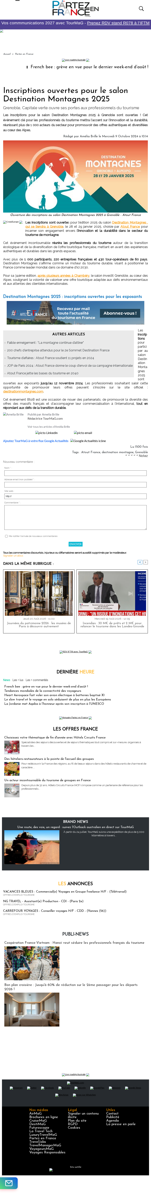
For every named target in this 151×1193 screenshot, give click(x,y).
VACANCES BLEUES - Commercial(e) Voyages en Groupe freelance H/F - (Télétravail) (65, 891)
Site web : (9, 491)
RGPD (73, 1124)
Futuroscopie (39, 1128)
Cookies (74, 1128)
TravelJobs (37, 1142)
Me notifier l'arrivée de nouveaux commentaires (33, 536)
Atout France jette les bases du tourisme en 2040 (42, 373)
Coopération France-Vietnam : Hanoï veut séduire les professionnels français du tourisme (74, 943)
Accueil (6, 54)
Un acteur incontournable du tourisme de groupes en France (47, 780)
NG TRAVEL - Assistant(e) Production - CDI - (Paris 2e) (43, 901)
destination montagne (118, 452)
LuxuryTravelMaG (43, 1135)
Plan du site (77, 1121)
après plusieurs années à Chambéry (63, 275)
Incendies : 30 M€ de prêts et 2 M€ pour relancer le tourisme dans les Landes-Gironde (112, 625)
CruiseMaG (38, 1121)
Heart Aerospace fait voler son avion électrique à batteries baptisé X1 (54, 695)
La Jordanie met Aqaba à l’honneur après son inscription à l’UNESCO (54, 704)
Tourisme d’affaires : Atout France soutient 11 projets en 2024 (50, 358)
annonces (75, 884)
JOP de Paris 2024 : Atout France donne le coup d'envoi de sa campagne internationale (70, 365)
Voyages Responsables (47, 1152)
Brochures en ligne (43, 1117)
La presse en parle (121, 1124)
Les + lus (18, 680)
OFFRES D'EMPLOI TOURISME (19, 895)
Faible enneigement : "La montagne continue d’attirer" (45, 343)
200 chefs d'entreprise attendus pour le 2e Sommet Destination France (58, 350)
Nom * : (8, 468)
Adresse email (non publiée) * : (19, 479)
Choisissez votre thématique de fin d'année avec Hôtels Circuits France (55, 737)
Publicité (112, 1117)
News (6, 680)
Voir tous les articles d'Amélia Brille (49, 426)
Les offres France (75, 729)
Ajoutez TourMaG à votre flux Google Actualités (35, 441)
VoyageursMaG (41, 1149)
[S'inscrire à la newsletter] (9, 1183)
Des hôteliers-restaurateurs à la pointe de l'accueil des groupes (49, 759)
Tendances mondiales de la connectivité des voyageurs (42, 691)
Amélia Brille (89, 136)
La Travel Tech (40, 1131)
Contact (112, 1114)
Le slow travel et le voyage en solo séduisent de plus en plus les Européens (57, 699)
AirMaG (35, 1114)
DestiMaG (37, 1124)
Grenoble (141, 452)
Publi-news (75, 934)
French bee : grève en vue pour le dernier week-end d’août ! (72, 67)
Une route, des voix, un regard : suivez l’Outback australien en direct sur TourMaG (75, 827)
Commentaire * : (12, 502)
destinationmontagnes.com (23, 391)
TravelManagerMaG (45, 1145)
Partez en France (24, 54)
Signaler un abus (13, 555)
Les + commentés (37, 680)
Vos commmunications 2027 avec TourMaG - (75, 23)
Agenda (112, 1121)
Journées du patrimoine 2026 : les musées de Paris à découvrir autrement (39, 625)
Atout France (130, 226)
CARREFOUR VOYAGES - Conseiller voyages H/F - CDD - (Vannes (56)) (54, 911)
